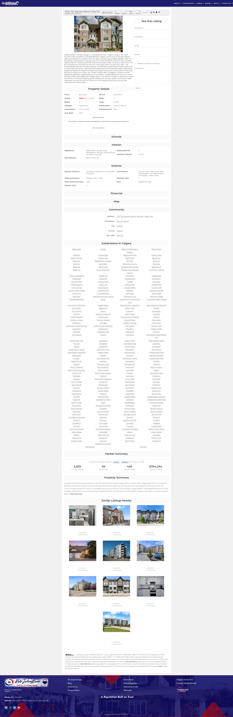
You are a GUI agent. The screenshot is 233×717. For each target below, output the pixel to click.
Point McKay (76, 382)
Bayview (76, 261)
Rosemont (156, 391)
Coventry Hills (103, 291)
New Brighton (103, 367)
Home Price (128, 679)
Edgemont (103, 308)
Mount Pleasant (76, 367)
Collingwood (130, 285)
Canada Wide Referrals (186, 683)
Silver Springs (76, 409)
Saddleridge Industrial (156, 397)
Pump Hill (103, 382)
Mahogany (129, 350)
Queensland (130, 382)
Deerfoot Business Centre (103, 297)
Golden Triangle (129, 323)
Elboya (156, 308)
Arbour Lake (156, 255)
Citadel (130, 282)
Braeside (76, 267)
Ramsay (156, 382)
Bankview (156, 258)
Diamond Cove (130, 297)
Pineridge (156, 379)
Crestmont (76, 294)
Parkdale (76, 376)
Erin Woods (76, 311)
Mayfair (103, 356)
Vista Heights (156, 432)
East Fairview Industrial (129, 305)
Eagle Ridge (103, 305)
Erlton (103, 311)
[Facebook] (6, 707)
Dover (103, 299)
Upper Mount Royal (156, 429)
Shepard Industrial (103, 406)
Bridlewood (156, 267)
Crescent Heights (156, 291)
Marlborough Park (156, 353)
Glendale (103, 323)
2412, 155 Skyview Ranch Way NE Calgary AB (134, 216)
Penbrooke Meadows (103, 379)
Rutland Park (103, 397)
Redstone (156, 385)
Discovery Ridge (156, 297)
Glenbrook (76, 323)
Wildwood (130, 438)
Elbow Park (130, 308)
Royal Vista (156, 394)
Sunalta (156, 420)
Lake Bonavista (130, 344)
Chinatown (156, 279)
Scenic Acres (76, 403)
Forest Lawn (103, 317)
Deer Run (76, 297)
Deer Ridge (156, 294)
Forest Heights (77, 317)
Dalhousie (130, 294)
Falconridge (130, 314)
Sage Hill (76, 400)
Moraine (156, 364)
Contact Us (73, 687)
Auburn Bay (103, 258)
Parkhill (103, 376)
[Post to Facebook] (154, 13)
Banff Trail (130, 258)
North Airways (156, 367)
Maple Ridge (103, 353)
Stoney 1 (130, 417)
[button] (65, 32)
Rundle (77, 397)
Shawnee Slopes (156, 403)
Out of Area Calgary (103, 373)
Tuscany (129, 426)
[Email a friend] (151, 13)
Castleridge (156, 276)
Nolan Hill (130, 367)
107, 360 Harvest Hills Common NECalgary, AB (116, 636)
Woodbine (156, 441)
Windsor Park (76, 441)
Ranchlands (76, 385)
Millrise (156, 361)
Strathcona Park (129, 420)
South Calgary (130, 412)
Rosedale (130, 391)
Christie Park (103, 282)
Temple (76, 426)
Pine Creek (129, 379)
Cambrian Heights (156, 270)
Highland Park (103, 332)
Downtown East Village (156, 299)
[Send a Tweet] (156, 13)
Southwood (103, 414)
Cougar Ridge (129, 288)
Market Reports (130, 683)
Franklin (156, 317)
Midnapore (129, 361)
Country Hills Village (76, 291)
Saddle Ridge (129, 397)
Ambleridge (103, 255)
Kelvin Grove (130, 341)
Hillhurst (156, 332)
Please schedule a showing (148, 64)
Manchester (156, 350)
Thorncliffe (103, 426)
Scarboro (129, 400)
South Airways (103, 412)
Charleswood (129, 279)
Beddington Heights (103, 261)
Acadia (103, 249)
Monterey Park (103, 364)
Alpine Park (156, 249)
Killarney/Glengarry (156, 341)
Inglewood (103, 341)
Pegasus (76, 379)
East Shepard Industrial (156, 305)
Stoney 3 (76, 420)
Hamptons (130, 326)
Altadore (76, 255)
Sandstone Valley (103, 400)
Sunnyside (103, 423)
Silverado (103, 409)
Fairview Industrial (103, 314)
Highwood (130, 332)
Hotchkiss (130, 335)
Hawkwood (103, 329)
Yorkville (143, 447)
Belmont (156, 261)
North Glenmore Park (76, 370)
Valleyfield (103, 432)
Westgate (156, 435)
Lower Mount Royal (76, 350)
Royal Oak (130, 394)
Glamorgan (156, 320)
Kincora (76, 344)
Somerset (76, 412)
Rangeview (103, 385)
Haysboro (130, 329)
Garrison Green (76, 320)
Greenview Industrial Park (76, 326)
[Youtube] (18, 707)
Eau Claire (76, 308)
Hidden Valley (156, 329)
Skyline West (130, 409)
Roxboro (103, 394)
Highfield (76, 332)
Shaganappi (130, 403)
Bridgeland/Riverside (129, 267)
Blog (70, 683)
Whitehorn (103, 438)
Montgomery (130, 364)
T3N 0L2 (119, 236)
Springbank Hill (130, 414)
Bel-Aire (130, 261)
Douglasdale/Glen (76, 299)
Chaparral (103, 279)
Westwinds (76, 438)
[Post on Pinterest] (159, 13)
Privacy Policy (73, 690)
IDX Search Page (75, 679)
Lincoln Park (130, 347)
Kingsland (103, 344)
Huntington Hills (76, 341)
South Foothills (156, 412)
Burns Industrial (103, 270)
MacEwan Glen (103, 350)
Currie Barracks (103, 294)
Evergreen (156, 311)
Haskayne (77, 329)
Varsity (130, 432)
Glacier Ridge (129, 320)
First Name (138, 28)
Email (136, 46)
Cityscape (156, 282)
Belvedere (103, 264)
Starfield (103, 417)
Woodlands (90, 447)
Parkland (130, 376)
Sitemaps (128, 690)
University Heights (103, 429)
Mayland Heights (156, 356)
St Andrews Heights (76, 417)
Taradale (156, 423)
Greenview (156, 323)
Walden (76, 435)
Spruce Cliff (156, 414)
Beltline (76, 264)
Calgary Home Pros (184, 679)
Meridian (103, 361)
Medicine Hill (76, 361)
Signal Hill (156, 406)
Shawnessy (76, 406)
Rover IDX (164, 671)
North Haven (103, 370)
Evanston (130, 311)
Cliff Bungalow (77, 285)
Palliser (130, 373)
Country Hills (156, 288)
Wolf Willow (130, 441)
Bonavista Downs (130, 264)
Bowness (156, 264)
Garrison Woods (103, 320)
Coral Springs (76, 288)
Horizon (103, 335)
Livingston (156, 347)
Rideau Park (156, 388)
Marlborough (130, 353)
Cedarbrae (76, 279)
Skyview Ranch (122, 221)
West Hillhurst (103, 435)
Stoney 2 (156, 417)
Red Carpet (129, 385)
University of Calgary (129, 429)
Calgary (119, 226)
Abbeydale (76, 249)
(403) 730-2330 (76, 494)
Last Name (138, 37)
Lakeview (156, 344)
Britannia (76, 270)
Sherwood (130, 406)
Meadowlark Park (156, 358)
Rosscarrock (77, 394)
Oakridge (130, 370)
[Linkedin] (14, 707)
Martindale (76, 356)
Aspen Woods (76, 258)
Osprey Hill (76, 373)
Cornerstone (103, 288)
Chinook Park (76, 282)
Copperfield (156, 285)
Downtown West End (76, 305)
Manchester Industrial (77, 353)
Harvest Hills (156, 326)
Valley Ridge (76, 432)
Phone (137, 55)
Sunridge (130, 423)
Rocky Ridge (103, 391)
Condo (116, 462)
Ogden (156, 370)
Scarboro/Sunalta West (156, 400)
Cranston (130, 291)
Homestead (76, 335)
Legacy (76, 347)
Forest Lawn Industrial (130, 317)
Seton (103, 403)
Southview (76, 414)
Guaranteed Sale (131, 687)
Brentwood (103, 267)
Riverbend (76, 391)
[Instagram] (10, 707)
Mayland (129, 356)
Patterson (156, 376)
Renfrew (76, 388)
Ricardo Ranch (103, 388)
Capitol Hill (103, 276)
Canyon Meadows (76, 276)
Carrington (129, 276)
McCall (76, 358)
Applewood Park (130, 255)
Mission (76, 364)
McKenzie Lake (103, 358)
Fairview (76, 314)
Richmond (130, 388)
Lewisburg (103, 347)
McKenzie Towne (130, 358)
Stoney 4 (103, 420)
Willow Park (156, 438)
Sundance (76, 423)
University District (76, 429)
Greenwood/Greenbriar (103, 326)
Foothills (156, 314)
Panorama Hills (156, 373)
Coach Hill (103, 285)
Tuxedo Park (156, 426)
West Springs (129, 435)
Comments (139, 68)
